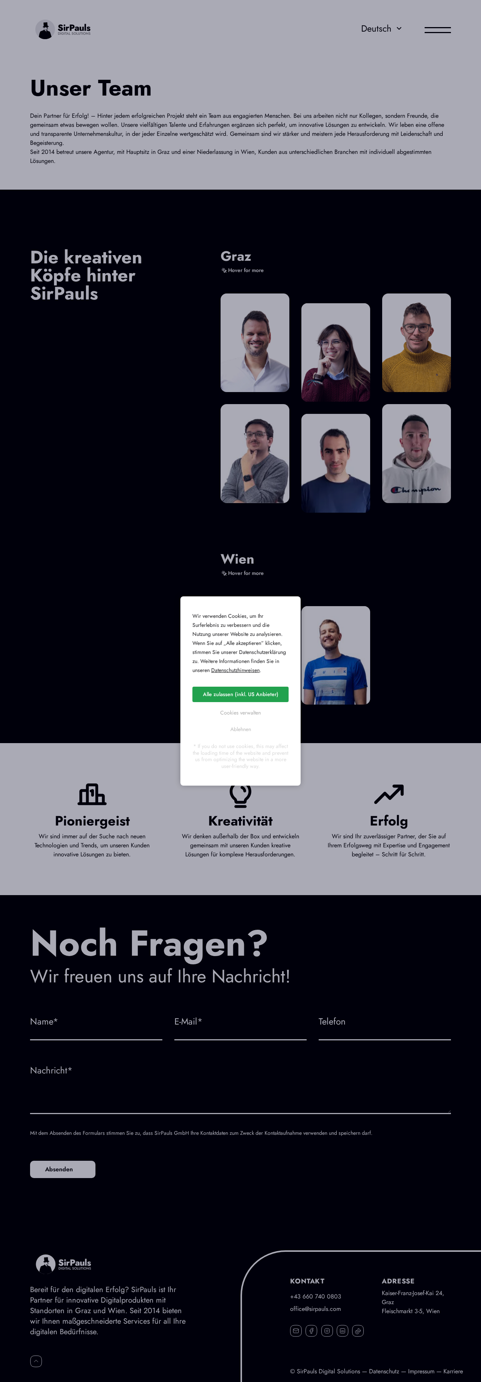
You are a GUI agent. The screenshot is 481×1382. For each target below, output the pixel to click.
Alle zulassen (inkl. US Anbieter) (240, 694)
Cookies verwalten (240, 712)
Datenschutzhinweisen (235, 670)
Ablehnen (240, 729)
